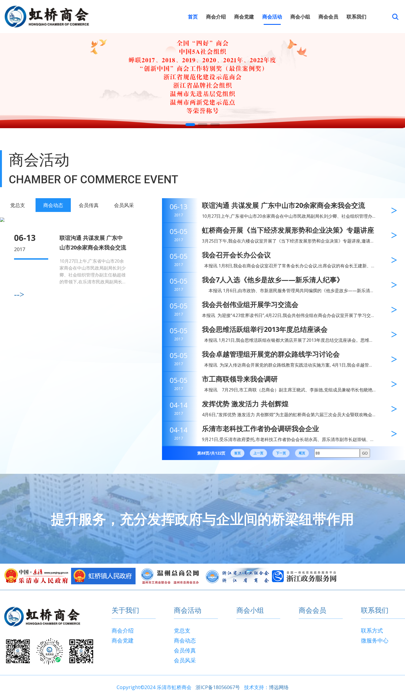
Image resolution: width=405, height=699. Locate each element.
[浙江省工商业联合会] (237, 576)
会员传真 (89, 205)
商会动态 (53, 205)
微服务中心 (374, 640)
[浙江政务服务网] (304, 576)
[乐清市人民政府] (36, 576)
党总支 (17, 205)
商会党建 (244, 16)
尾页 (302, 453)
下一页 (281, 453)
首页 (193, 16)
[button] (190, 124)
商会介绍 (216, 16)
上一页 (258, 453)
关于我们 (125, 610)
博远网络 (279, 687)
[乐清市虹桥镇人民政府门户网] (103, 576)
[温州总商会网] (170, 576)
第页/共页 (211, 453)
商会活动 (272, 16)
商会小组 (300, 16)
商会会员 (328, 16)
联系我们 (356, 16)
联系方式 (372, 630)
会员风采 (124, 205)
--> (19, 294)
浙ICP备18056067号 (218, 687)
